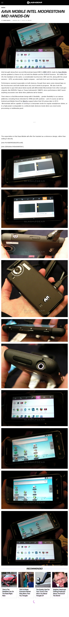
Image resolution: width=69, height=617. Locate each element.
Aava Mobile (62, 72)
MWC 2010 (47, 72)
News (3, 7)
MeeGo (25, 101)
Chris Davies (6, 20)
